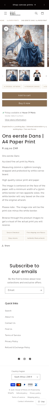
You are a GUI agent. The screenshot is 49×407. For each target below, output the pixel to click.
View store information (15, 120)
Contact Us (10, 323)
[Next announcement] (44, 5)
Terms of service (18, 397)
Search (8, 311)
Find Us (8, 329)
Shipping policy (34, 397)
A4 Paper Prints (13, 20)
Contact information (26, 401)
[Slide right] (46, 76)
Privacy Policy (11, 341)
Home (2, 20)
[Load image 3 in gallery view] (37, 75)
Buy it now (24, 103)
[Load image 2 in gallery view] (24, 75)
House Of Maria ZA (22, 390)
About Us (9, 317)
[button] (6, 13)
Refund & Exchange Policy (17, 347)
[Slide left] (3, 76)
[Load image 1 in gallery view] (11, 75)
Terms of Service (13, 335)
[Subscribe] (41, 290)
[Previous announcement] (5, 5)
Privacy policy (35, 393)
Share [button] (7, 246)
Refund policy (21, 393)
